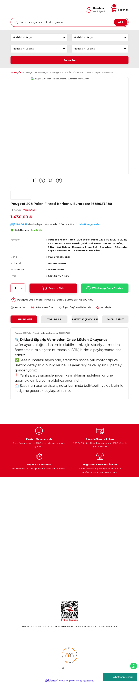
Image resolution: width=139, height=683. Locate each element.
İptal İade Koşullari (102, 580)
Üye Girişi (16, 568)
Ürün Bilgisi (24, 319)
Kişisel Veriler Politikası (104, 586)
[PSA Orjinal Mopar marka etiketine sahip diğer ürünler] (21, 195)
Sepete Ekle (56, 288)
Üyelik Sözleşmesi (102, 562)
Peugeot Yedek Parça (61, 239)
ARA (120, 22)
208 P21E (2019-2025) (113, 239)
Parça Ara (70, 60)
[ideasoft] (51, 680)
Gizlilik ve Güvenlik (102, 574)
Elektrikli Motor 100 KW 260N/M (102, 243)
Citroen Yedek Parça (62, 574)
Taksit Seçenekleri (85, 319)
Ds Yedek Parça (61, 580)
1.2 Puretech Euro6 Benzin (64, 243)
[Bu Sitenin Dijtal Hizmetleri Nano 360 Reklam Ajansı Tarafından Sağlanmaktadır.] (69, 657)
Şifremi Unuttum (19, 574)
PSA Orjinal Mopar (59, 256)
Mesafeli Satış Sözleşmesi (106, 568)
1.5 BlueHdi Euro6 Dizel (86, 250)
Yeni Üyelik (17, 562)
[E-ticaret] (69, 680)
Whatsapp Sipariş (123, 677)
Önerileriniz (115, 319)
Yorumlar (54, 319)
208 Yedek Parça (87, 239)
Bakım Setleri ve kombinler (66, 562)
